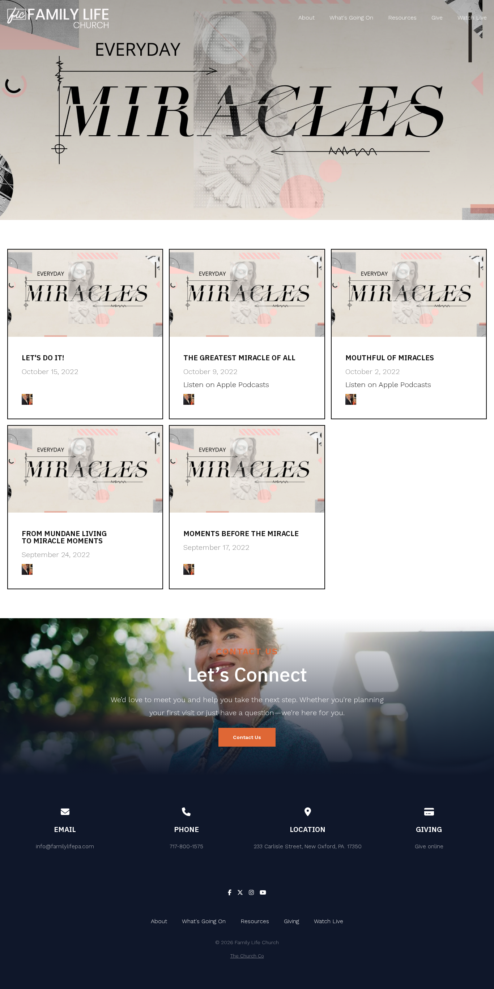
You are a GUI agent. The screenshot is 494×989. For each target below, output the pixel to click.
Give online (429, 846)
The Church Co (247, 956)
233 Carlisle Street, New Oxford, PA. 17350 (308, 846)
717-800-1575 (186, 846)
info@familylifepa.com (65, 846)
